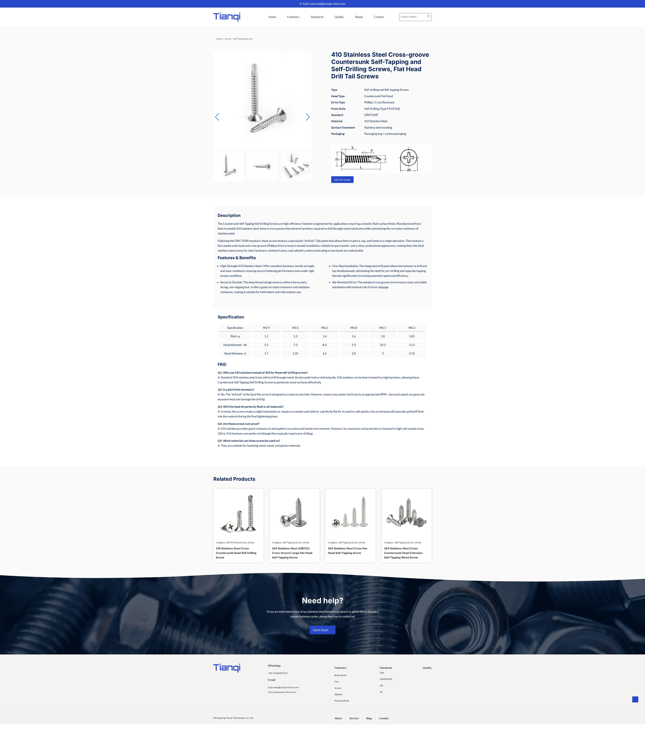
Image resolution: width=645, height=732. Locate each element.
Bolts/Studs (341, 675)
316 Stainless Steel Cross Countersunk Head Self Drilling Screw (236, 553)
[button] (307, 117)
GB (381, 685)
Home (272, 17)
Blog (369, 718)
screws (271, 228)
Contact (379, 17)
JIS (381, 691)
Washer (338, 694)
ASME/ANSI (386, 679)
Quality (339, 17)
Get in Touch (320, 630)
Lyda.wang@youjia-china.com (327, 3)
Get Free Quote (342, 179)
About (359, 17)
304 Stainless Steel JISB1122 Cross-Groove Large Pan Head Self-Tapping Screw (292, 553)
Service (354, 718)
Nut (337, 681)
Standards (317, 17)
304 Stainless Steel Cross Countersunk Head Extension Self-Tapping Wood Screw (403, 553)
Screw (228, 38)
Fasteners (293, 17)
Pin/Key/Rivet (342, 700)
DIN (382, 672)
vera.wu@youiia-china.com (282, 692)
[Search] (428, 16)
